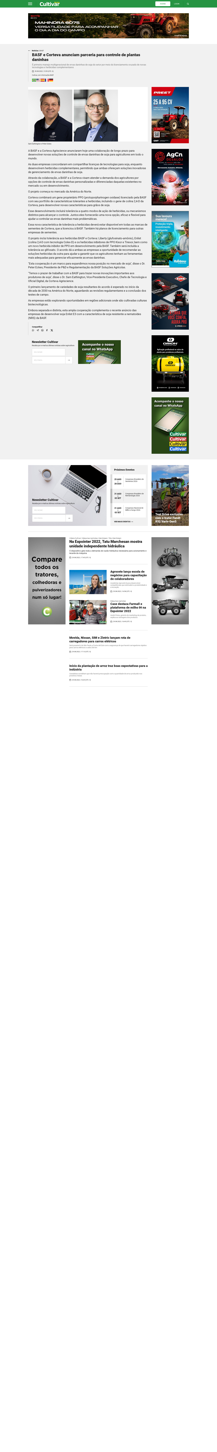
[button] (30, 3)
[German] (51, 80)
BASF (42, 51)
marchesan (103, 538)
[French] (47, 80)
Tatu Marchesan (115, 538)
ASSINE (163, 4)
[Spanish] (43, 80)
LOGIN (176, 4)
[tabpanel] (108, 25)
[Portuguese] (34, 80)
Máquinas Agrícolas (90, 538)
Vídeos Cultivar (75, 538)
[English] (38, 80)
